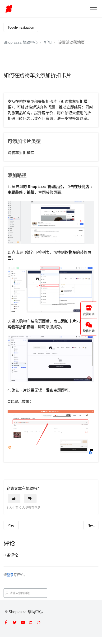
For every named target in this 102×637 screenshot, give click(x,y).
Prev (11, 525)
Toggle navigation (21, 27)
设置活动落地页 (71, 42)
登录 (10, 574)
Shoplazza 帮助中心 (21, 42)
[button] (93, 9)
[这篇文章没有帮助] (30, 498)
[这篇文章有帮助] (14, 498)
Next (91, 525)
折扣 (48, 42)
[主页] (9, 9)
